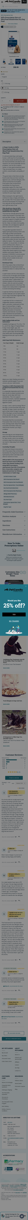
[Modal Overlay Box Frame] (14, 610)
